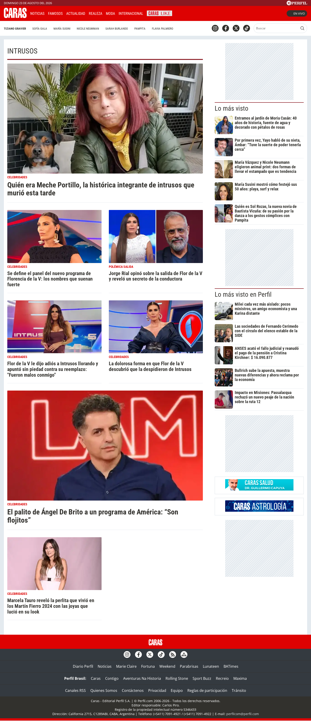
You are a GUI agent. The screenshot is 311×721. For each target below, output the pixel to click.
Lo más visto (231, 108)
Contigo (112, 678)
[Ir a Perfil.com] (297, 3)
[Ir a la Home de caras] (15, 16)
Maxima (240, 678)
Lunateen (211, 666)
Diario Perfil (83, 666)
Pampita (139, 28)
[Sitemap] (184, 654)
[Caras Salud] (259, 489)
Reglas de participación (207, 690)
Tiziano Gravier (15, 28)
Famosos (55, 13)
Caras (96, 678)
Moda (110, 13)
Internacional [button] (131, 13)
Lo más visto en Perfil (243, 294)
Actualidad (75, 13)
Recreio (222, 678)
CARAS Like (159, 13)
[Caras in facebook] (225, 28)
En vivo (299, 13)
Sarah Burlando (116, 28)
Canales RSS (75, 690)
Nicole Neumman (88, 28)
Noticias (37, 13)
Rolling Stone (177, 678)
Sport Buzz (202, 678)
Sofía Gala (39, 28)
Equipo (177, 690)
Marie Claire (126, 666)
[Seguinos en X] (236, 28)
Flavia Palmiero (162, 28)
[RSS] (172, 654)
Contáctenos (133, 690)
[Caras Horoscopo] (259, 510)
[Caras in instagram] (215, 28)
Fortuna (148, 666)
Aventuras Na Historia (142, 678)
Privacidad (157, 690)
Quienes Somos (103, 690)
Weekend (167, 666)
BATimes (231, 666)
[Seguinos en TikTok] (246, 28)
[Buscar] (302, 28)
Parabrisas (189, 666)
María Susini (62, 28)
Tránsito (239, 690)
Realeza (95, 13)
